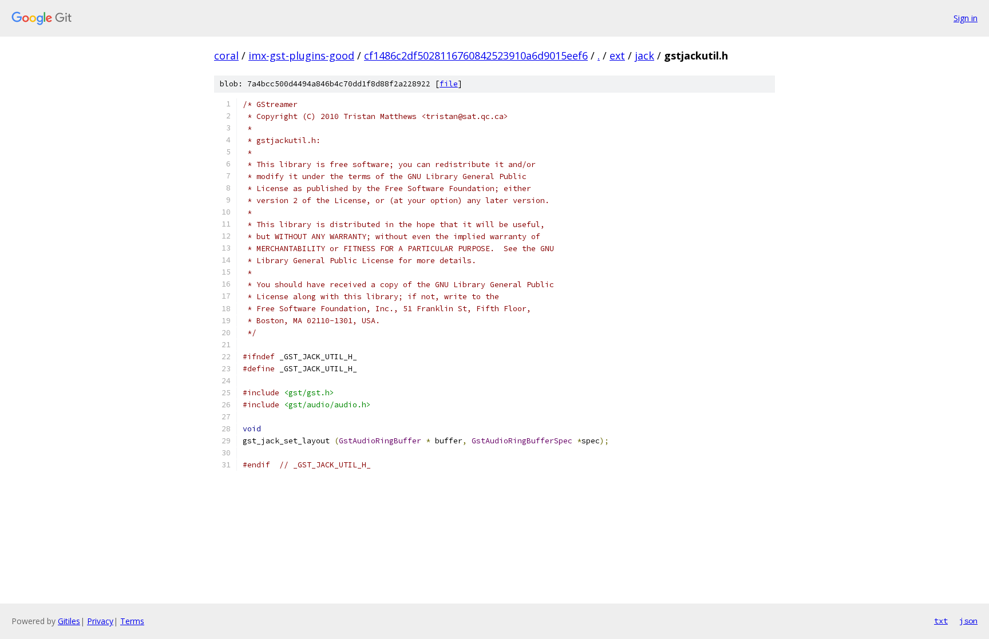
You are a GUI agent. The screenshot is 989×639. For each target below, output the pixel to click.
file (449, 84)
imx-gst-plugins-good (301, 55)
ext (617, 55)
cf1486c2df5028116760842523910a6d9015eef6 (476, 55)
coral (226, 55)
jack (644, 55)
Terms (132, 621)
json (968, 621)
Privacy (100, 621)
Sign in (966, 18)
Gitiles (69, 621)
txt (941, 621)
